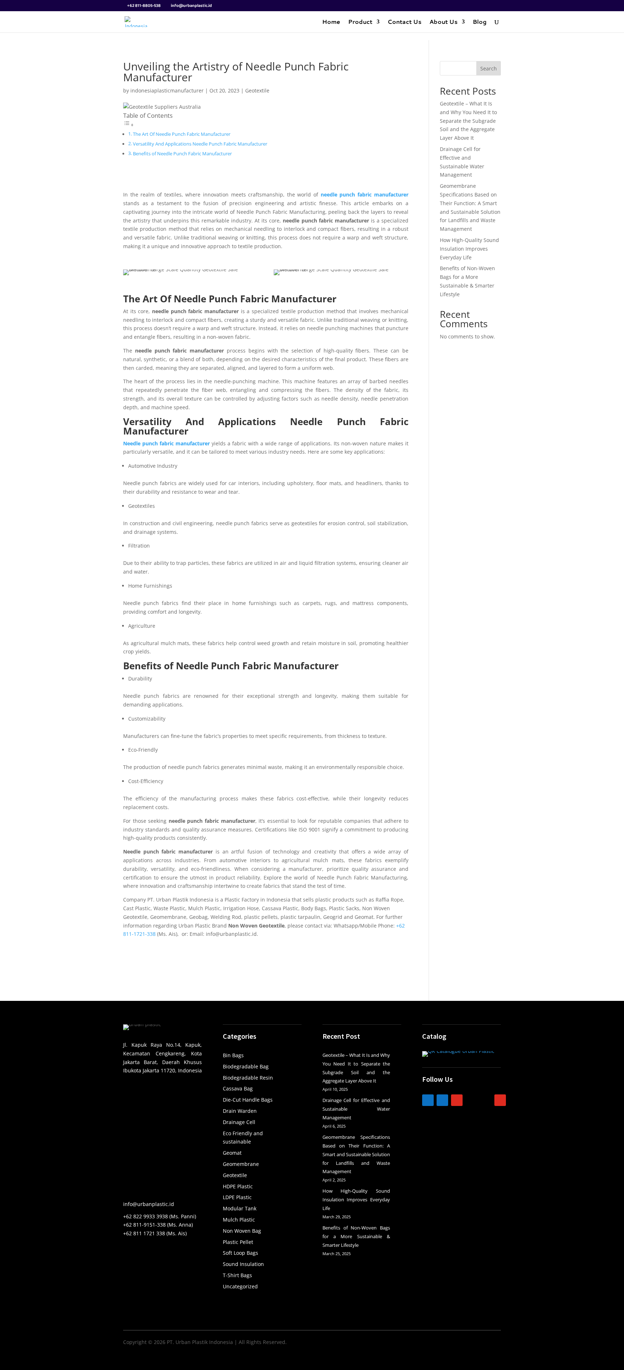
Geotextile (257, 90)
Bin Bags (233, 1055)
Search (488, 68)
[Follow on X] (485, 1100)
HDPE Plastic (238, 1186)
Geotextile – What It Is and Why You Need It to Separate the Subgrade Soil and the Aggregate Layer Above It (468, 120)
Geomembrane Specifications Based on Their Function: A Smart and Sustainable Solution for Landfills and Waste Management (356, 1154)
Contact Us (404, 22)
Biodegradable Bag (246, 1066)
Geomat (232, 1152)
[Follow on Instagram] (457, 1100)
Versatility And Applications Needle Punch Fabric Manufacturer (200, 144)
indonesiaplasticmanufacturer (167, 90)
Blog (479, 22)
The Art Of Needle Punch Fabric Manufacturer (181, 134)
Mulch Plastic (239, 1219)
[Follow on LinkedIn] (428, 1100)
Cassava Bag (238, 1088)
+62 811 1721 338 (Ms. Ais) (155, 1233)
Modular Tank (239, 1208)
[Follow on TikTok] (471, 1100)
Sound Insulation (243, 1264)
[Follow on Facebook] (442, 1100)
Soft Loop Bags (240, 1252)
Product (360, 22)
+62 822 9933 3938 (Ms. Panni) (159, 1216)
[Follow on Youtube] (500, 1100)
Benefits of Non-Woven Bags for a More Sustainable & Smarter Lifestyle (356, 1236)
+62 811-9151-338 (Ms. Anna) (158, 1224)
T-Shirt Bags (237, 1275)
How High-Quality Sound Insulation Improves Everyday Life (469, 249)
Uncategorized (240, 1286)
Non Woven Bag (242, 1230)
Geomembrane (241, 1164)
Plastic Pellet (238, 1242)
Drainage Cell (239, 1122)
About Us (443, 22)
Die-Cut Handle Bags (248, 1099)
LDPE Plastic (237, 1197)
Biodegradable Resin (248, 1077)
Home (331, 22)
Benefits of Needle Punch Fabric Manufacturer (182, 154)
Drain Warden (240, 1110)
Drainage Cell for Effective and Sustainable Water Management (356, 1109)
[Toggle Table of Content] (128, 124)
